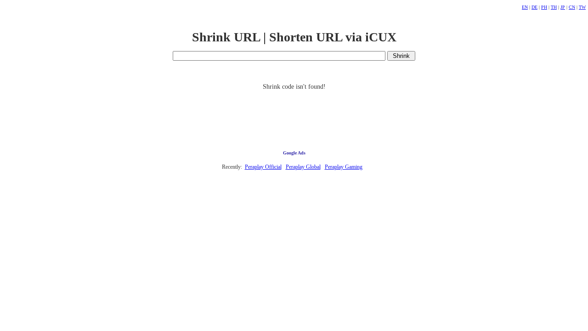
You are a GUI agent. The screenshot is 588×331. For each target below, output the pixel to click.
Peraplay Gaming (343, 167)
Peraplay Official (263, 167)
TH (554, 7)
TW (582, 7)
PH (544, 7)
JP (562, 7)
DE (534, 7)
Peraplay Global (303, 167)
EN (525, 7)
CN (572, 7)
